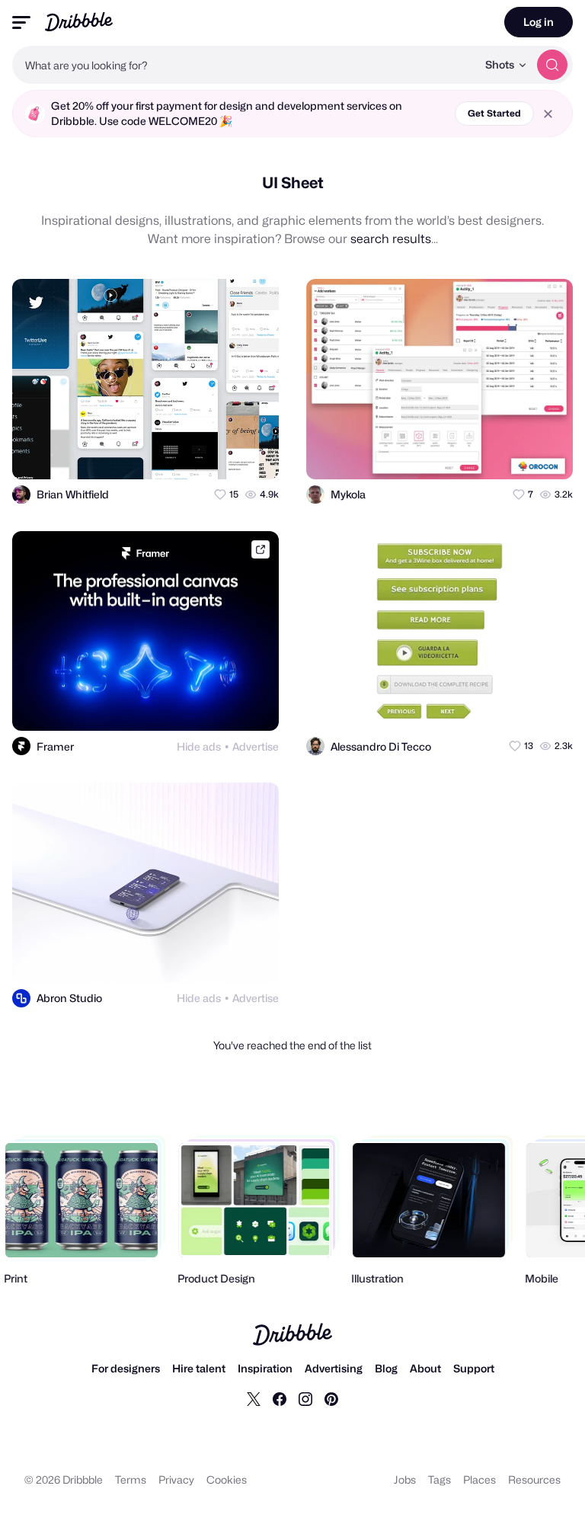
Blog (386, 1368)
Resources (534, 1479)
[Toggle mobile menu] (21, 22)
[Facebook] (279, 1398)
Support (473, 1368)
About (425, 1368)
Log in (538, 21)
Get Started (494, 113)
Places (479, 1479)
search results (390, 239)
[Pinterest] (331, 1398)
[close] (548, 114)
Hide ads (199, 746)
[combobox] (244, 64)
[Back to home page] (79, 21)
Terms (130, 1479)
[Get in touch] (193, 454)
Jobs (405, 1479)
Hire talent (198, 1368)
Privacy (176, 1479)
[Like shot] (254, 454)
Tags (439, 1479)
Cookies (226, 1479)
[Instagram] (305, 1398)
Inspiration (265, 1368)
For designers (125, 1368)
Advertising (334, 1368)
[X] (254, 1398)
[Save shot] (223, 454)
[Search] (552, 65)
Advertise (255, 746)
